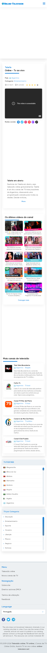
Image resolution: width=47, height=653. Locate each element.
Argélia (9, 498)
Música (7, 539)
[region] (23, 486)
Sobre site (6, 585)
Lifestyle (8, 534)
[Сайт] (18, 122)
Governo (8, 530)
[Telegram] (13, 619)
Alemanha (10, 481)
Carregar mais (23, 300)
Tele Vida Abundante (22, 365)
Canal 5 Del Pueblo (21, 439)
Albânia (9, 476)
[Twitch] (33, 122)
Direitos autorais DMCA (11, 589)
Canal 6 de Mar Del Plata (23, 419)
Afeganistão (11, 467)
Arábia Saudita (12, 494)
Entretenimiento (11, 521)
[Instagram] (25, 122)
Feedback (6, 599)
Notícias (8, 548)
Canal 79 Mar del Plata (23, 401)
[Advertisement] (23, 33)
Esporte (8, 526)
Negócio (8, 543)
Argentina (10, 503)
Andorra (9, 485)
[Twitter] (22, 122)
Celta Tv (17, 383)
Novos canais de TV (10, 576)
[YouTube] (29, 122)
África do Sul (11, 472)
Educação (9, 517)
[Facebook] (3, 619)
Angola (9, 489)
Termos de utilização (10, 595)
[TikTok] (36, 122)
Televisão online (8, 571)
